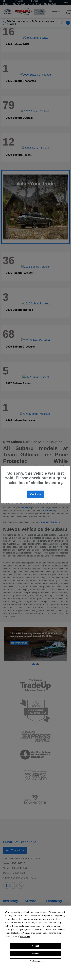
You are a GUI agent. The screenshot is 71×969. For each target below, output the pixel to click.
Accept (35, 946)
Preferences (36, 961)
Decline (35, 953)
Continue (35, 494)
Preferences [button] (25, 936)
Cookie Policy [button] (16, 933)
